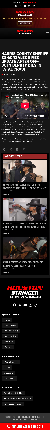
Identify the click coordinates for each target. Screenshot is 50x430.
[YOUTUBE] (25, 6)
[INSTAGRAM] (29, 6)
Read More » (6, 195)
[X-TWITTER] (21, 6)
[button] (4, 149)
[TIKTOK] (34, 6)
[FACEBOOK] (16, 6)
